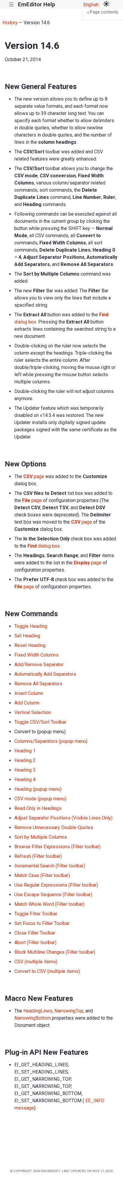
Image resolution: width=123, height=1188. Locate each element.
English (91, 4)
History (10, 22)
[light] (106, 4)
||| (11, 4)
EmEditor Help (36, 4)
